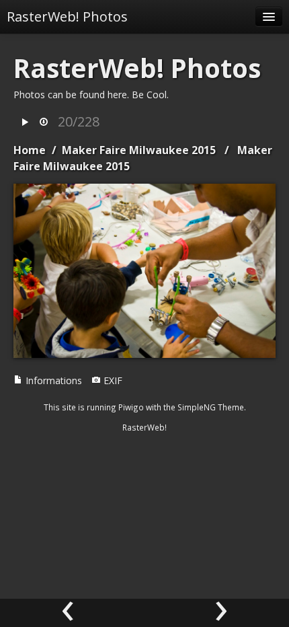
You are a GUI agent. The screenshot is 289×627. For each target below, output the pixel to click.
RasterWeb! (144, 427)
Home (29, 150)
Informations (52, 380)
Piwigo (131, 407)
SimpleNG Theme (210, 407)
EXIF (111, 380)
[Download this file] (43, 122)
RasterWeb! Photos (67, 16)
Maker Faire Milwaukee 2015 (139, 150)
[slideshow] (25, 122)
